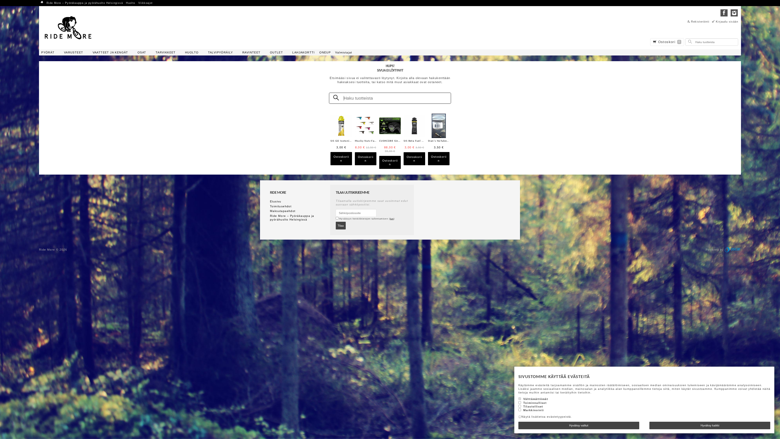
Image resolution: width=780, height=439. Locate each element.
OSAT (142, 52)
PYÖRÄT (47, 52)
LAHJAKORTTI (303, 52)
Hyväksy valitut (578, 425)
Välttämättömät (535, 399)
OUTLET (276, 52)
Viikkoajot (145, 3)
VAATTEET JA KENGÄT (110, 52)
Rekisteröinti (700, 21)
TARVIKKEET (166, 52)
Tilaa (341, 225)
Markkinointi (533, 410)
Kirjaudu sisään (727, 21)
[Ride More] (69, 27)
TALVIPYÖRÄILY (220, 52)
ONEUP (325, 52)
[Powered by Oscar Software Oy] (733, 249)
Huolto (130, 3)
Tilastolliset (533, 406)
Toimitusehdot (280, 206)
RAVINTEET (251, 52)
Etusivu (275, 201)
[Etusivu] (42, 2)
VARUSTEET (73, 52)
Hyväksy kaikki (710, 425)
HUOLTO (191, 52)
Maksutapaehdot (283, 211)
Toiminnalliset (535, 402)
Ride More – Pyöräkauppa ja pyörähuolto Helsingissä (85, 3)
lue (392, 218)
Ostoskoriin (341, 158)
